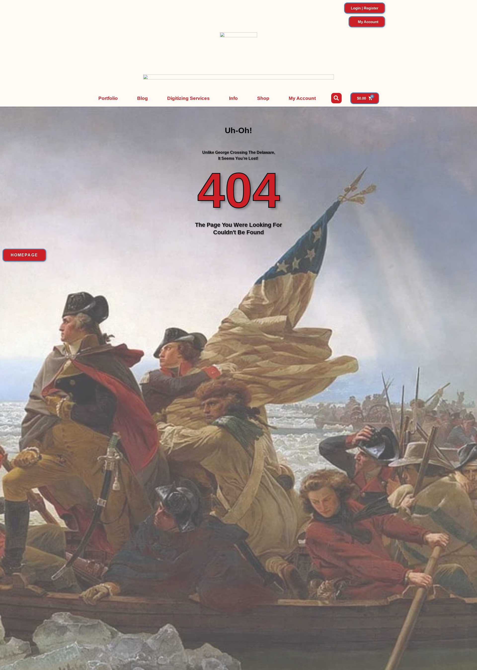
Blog (142, 98)
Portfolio (108, 98)
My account (302, 98)
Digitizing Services (188, 98)
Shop (263, 98)
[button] (336, 98)
